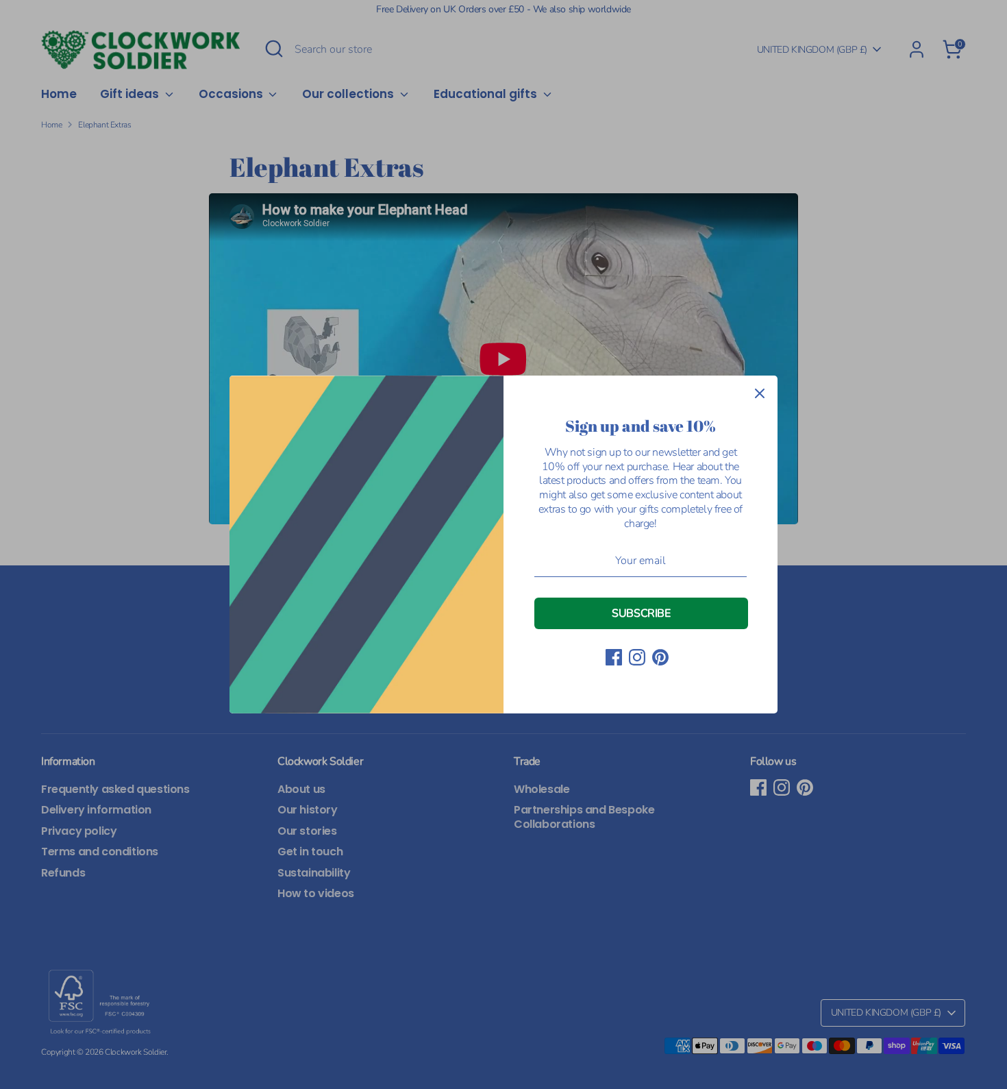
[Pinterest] (660, 657)
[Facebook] (614, 657)
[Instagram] (637, 657)
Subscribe (641, 613)
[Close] (760, 393)
